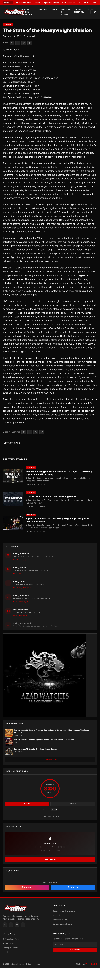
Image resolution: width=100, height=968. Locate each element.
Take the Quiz (50, 859)
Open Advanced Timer (51, 816)
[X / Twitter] (5, 924)
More (91, 9)
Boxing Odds (8, 943)
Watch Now (17, 574)
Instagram (28, 887)
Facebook (74, 887)
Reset (73, 804)
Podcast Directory (79, 10)
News (14, 9)
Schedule (43, 9)
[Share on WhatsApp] (23, 43)
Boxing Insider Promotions (27, 12)
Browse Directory (19, 602)
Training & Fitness (65, 12)
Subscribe (75, 950)
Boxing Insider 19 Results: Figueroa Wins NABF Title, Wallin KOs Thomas (44, 740)
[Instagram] (11, 924)
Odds (54, 9)
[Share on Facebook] (17, 43)
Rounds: (46, 809)
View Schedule (18, 560)
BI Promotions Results (12, 939)
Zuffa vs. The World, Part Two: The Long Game (51, 496)
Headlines (7, 952)
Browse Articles (19, 616)
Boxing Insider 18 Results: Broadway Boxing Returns (35, 749)
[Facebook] (23, 924)
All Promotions (50, 760)
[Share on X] (12, 43)
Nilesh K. (93, 964)
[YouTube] (17, 924)
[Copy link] (29, 43)
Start (27, 804)
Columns (8, 24)
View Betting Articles (21, 588)
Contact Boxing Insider (62, 924)
